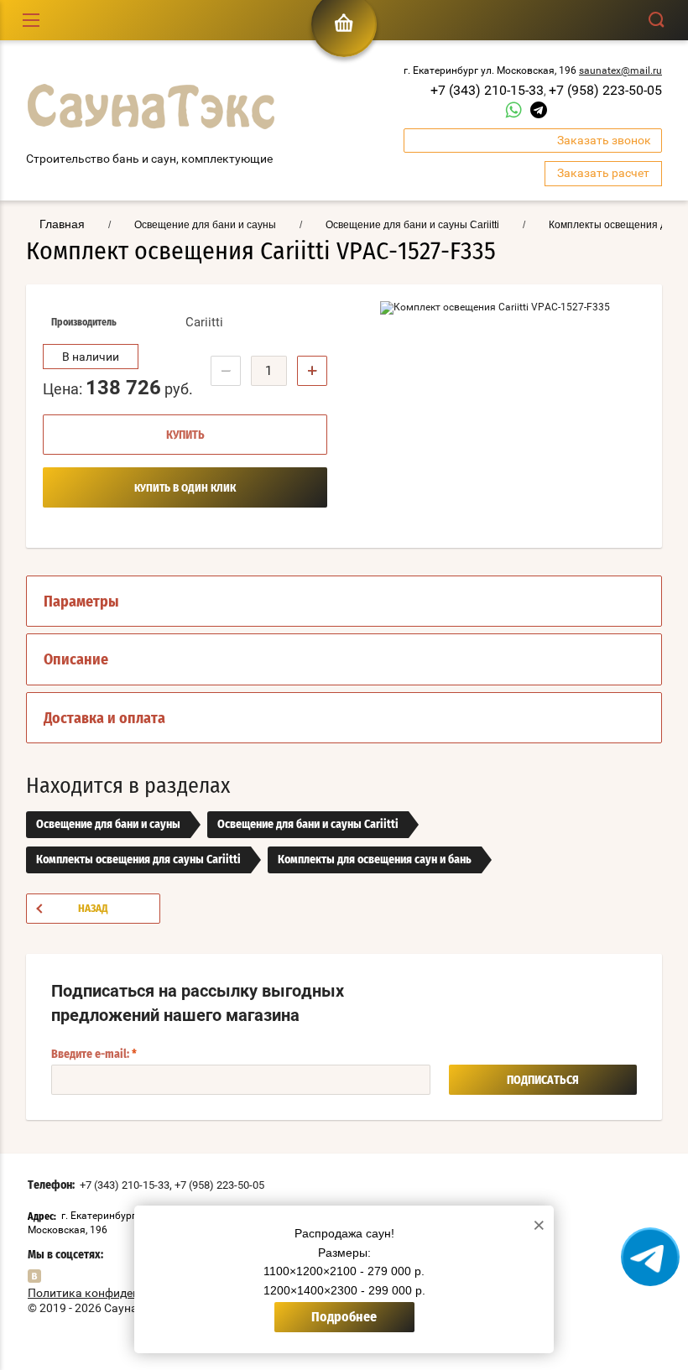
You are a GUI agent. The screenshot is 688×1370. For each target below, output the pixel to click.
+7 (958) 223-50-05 (605, 90)
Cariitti (204, 322)
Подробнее (344, 1317)
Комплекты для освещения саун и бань (375, 860)
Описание (76, 660)
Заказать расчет (603, 173)
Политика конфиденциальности (116, 1293)
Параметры (81, 602)
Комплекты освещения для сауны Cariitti (138, 860)
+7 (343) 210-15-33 (487, 90)
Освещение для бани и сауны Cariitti (308, 825)
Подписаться (543, 1080)
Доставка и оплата (104, 719)
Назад (93, 909)
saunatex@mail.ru (620, 70)
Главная (62, 224)
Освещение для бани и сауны (108, 825)
